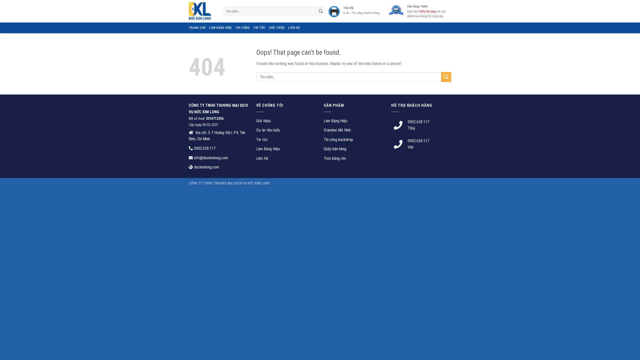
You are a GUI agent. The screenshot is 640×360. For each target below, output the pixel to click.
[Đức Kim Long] (202, 11)
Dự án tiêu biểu (268, 130)
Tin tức (262, 139)
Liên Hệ (294, 28)
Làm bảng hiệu (220, 28)
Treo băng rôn (335, 158)
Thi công (243, 28)
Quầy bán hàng (335, 148)
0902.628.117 (205, 148)
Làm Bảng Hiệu (268, 148)
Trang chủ (197, 28)
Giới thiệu (277, 28)
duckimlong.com (206, 167)
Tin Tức (259, 28)
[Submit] (320, 11)
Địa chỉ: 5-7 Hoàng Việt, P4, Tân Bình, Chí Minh (217, 136)
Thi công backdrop (338, 139)
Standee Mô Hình (337, 130)
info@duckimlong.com (211, 158)
